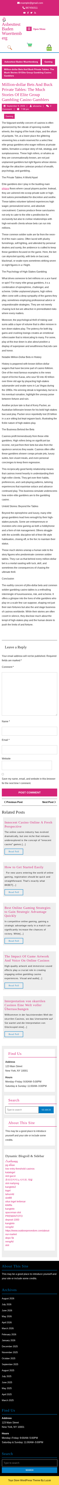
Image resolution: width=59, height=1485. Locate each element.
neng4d (9, 1227)
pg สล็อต (10, 1165)
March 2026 (8, 1328)
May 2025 (7, 1388)
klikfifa (8, 1205)
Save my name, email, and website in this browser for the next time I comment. (28, 780)
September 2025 (10, 1364)
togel (8, 1190)
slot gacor (10, 1176)
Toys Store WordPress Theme (24, 1480)
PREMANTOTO (14, 1216)
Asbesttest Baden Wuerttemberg (12, 31)
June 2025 (7, 1382)
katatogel (10, 1172)
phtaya (5, 188)
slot (7, 1245)
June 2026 (7, 1310)
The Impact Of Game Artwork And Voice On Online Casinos (27, 958)
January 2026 (8, 1340)
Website (6, 758)
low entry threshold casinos (19, 1168)
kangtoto (10, 1208)
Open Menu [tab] (39, 29)
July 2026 (6, 1304)
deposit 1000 (12, 1219)
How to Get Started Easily (24, 867)
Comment (8, 667)
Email (6, 740)
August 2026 (8, 1298)
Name (6, 721)
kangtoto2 (10, 1187)
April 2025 (7, 1394)
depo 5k (9, 1238)
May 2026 (7, 1316)
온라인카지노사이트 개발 (19, 1179)
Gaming (48, 62)
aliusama (37, 106)
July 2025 (6, 1376)
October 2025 (8, 1358)
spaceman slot (13, 1212)
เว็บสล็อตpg (11, 1161)
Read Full (16, 852)
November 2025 (10, 1352)
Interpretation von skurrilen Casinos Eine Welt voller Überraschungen (25, 1005)
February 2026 (9, 1334)
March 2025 (8, 1400)
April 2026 (7, 1322)
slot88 (8, 1198)
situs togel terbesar (15, 1201)
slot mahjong (12, 1183)
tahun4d (9, 1194)
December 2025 (10, 1346)
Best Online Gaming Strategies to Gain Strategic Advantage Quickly (28, 912)
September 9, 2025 (16, 106)
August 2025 (8, 1370)
